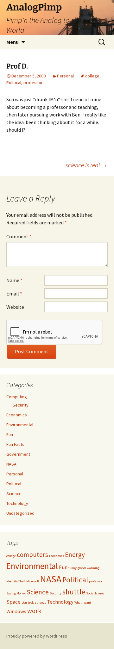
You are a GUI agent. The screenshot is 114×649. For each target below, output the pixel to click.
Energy (75, 554)
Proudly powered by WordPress (36, 636)
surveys (40, 602)
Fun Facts (15, 444)
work (34, 610)
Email (14, 293)
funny (72, 568)
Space (13, 601)
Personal (65, 76)
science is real (87, 165)
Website (15, 307)
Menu (12, 42)
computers (32, 554)
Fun (9, 434)
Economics (16, 415)
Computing (16, 397)
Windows (16, 611)
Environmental (19, 424)
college (92, 76)
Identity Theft (15, 581)
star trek (28, 602)
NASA (11, 464)
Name (14, 280)
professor (33, 82)
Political (13, 82)
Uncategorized (20, 513)
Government (18, 454)
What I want (82, 602)
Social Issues (95, 593)
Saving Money (16, 593)
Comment (19, 236)
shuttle (73, 592)
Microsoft (32, 581)
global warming (88, 568)
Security (20, 405)
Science (14, 493)
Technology (17, 503)
